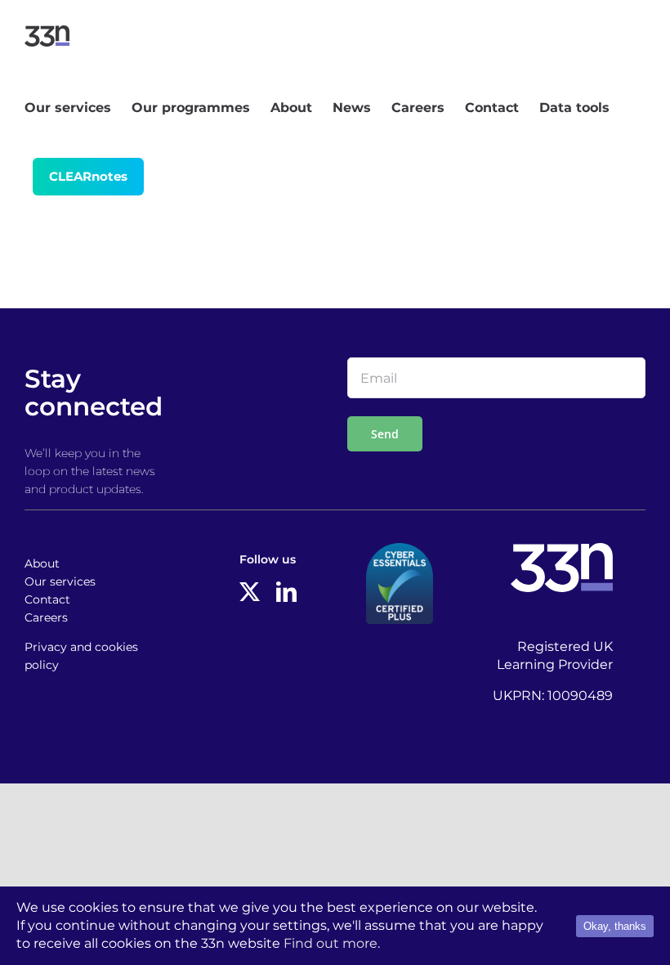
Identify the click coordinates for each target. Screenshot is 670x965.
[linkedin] (286, 591)
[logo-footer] (562, 549)
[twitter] (249, 591)
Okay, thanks (614, 926)
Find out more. (332, 943)
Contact (47, 599)
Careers (46, 617)
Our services (60, 581)
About (42, 563)
